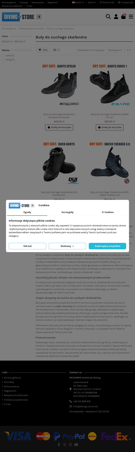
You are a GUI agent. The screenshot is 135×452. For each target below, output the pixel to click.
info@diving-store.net (85, 406)
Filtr (45, 50)
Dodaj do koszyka (61, 127)
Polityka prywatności (16, 399)
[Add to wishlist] (80, 63)
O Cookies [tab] (108, 212)
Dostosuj (66, 246)
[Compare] (80, 69)
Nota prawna (38, 2)
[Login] (116, 16)
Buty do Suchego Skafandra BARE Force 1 (110, 116)
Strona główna (9, 2)
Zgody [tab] (27, 212)
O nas (29, 6)
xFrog (10, 59)
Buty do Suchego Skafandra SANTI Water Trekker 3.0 (109, 194)
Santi (10, 55)
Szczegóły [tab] (67, 212)
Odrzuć (27, 246)
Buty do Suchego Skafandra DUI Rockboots (59, 194)
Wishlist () (108, 2)
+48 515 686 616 (81, 401)
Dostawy (24, 2)
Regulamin (53, 2)
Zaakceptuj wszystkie (107, 246)
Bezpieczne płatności (12, 6)
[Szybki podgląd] (80, 75)
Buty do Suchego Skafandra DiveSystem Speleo (59, 116)
